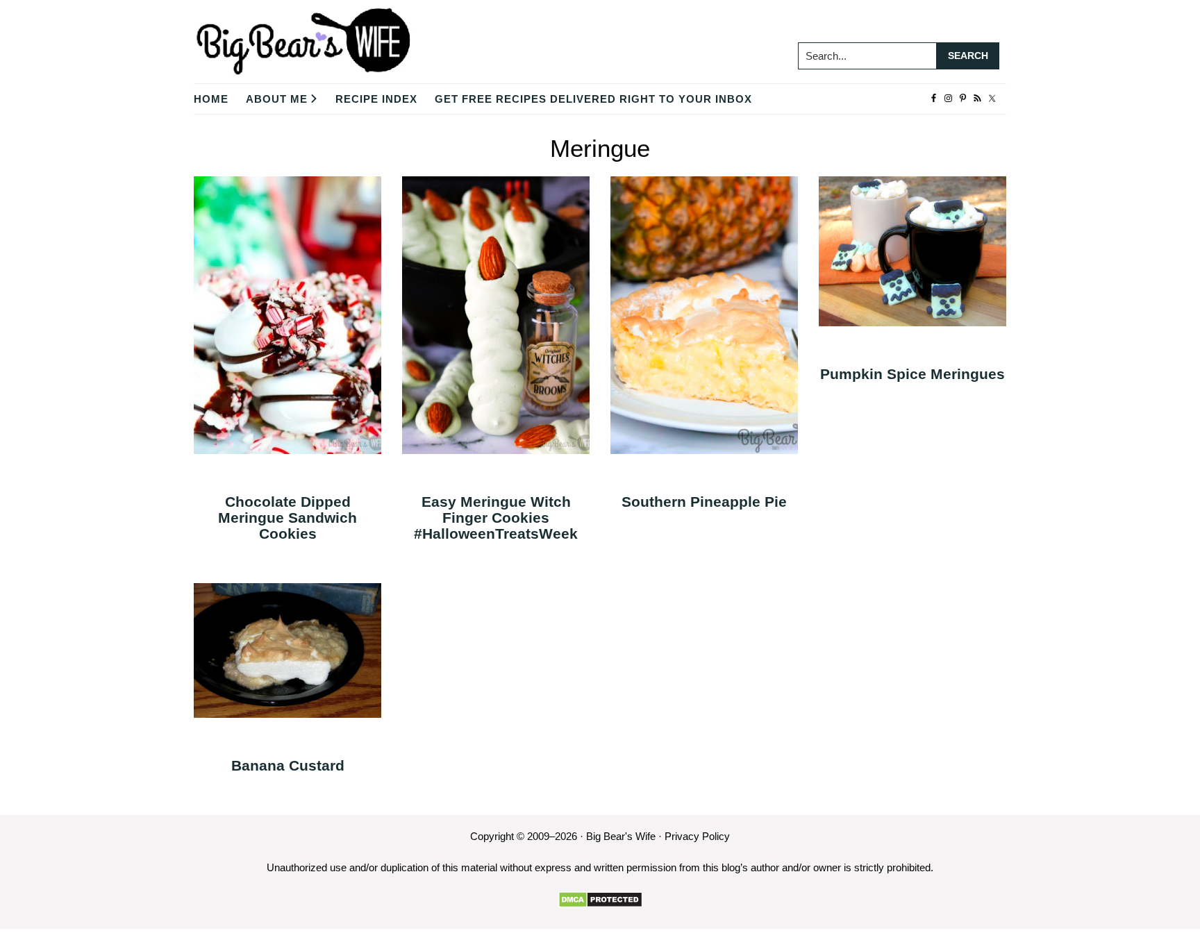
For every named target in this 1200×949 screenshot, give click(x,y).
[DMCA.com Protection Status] (600, 899)
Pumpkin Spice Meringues (912, 374)
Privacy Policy (697, 836)
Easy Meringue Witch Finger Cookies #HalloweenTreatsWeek (496, 517)
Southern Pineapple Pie (704, 502)
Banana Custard (287, 765)
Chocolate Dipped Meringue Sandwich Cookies (287, 517)
